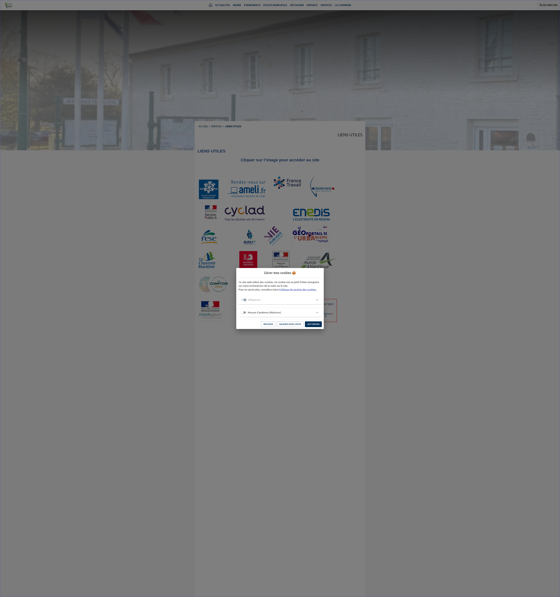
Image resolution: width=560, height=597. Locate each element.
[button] (280, 299)
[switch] (242, 312)
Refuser (268, 324)
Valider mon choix (290, 324)
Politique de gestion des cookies (297, 289)
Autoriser (313, 324)
